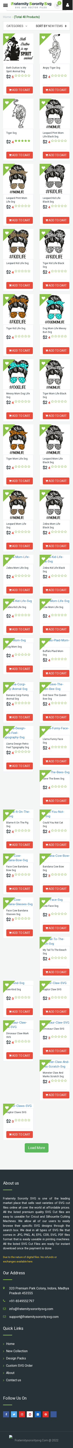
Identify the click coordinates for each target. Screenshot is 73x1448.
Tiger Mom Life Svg (17, 458)
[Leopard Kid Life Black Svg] (55, 179)
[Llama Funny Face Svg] (55, 730)
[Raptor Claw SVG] (55, 983)
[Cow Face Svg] (55, 899)
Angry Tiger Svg (51, 67)
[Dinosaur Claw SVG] (55, 1022)
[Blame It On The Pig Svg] (18, 814)
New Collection (17, 1351)
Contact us (13, 1380)
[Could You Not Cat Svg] (55, 814)
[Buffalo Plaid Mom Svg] (55, 642)
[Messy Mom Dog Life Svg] (18, 374)
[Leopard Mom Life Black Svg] (55, 439)
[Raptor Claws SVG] (18, 1106)
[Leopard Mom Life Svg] (18, 505)
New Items (49, 26)
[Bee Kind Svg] (18, 983)
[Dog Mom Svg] (18, 640)
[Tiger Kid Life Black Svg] (55, 244)
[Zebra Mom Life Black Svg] (55, 505)
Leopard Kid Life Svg (17, 263)
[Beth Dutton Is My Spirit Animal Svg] (18, 48)
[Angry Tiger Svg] (55, 48)
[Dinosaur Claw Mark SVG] (18, 1024)
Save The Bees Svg (53, 778)
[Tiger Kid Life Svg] (18, 309)
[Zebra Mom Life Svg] (18, 559)
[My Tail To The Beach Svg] (55, 941)
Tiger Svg (11, 133)
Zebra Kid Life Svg (16, 607)
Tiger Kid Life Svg (15, 328)
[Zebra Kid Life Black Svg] (55, 559)
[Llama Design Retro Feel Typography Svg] (18, 733)
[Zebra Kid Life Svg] (18, 601)
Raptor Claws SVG (16, 1112)
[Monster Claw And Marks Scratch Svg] (55, 1064)
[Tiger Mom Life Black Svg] (55, 374)
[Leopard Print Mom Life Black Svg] (55, 114)
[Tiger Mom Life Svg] (18, 439)
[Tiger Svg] (18, 114)
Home (7, 17)
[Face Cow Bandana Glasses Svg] (18, 902)
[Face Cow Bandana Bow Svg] (18, 858)
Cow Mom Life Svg (53, 607)
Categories (14, 26)
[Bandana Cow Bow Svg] (55, 858)
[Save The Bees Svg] (55, 772)
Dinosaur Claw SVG (53, 1028)
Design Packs (16, 1358)
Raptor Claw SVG (52, 989)
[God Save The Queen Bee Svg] (55, 686)
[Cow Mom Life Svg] (55, 601)
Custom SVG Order (19, 1366)
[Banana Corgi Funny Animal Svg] (18, 686)
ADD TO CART (21, 90)
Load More (36, 1148)
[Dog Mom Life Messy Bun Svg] (55, 309)
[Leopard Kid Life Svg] (18, 244)
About (10, 1373)
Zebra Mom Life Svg (17, 567)
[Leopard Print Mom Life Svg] (18, 179)
